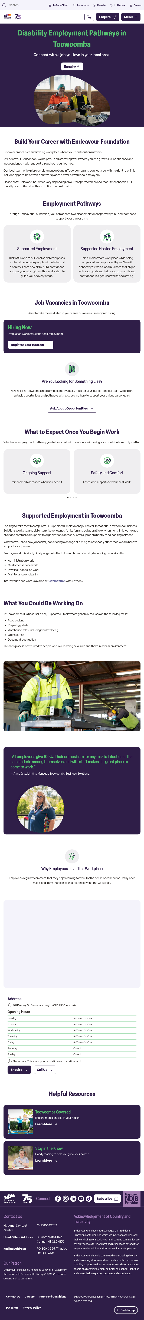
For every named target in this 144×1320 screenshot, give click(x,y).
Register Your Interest (27, 345)
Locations (83, 5)
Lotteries (119, 5)
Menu (128, 17)
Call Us (42, 1069)
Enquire (16, 1069)
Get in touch (57, 581)
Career (138, 5)
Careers (30, 1296)
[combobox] (26, 5)
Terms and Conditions (52, 1296)
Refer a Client (60, 5)
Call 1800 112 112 (47, 1225)
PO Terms (12, 1307)
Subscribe (104, 1198)
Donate (101, 5)
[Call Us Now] (89, 17)
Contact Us (13, 1296)
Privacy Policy (32, 1307)
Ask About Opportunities (69, 408)
